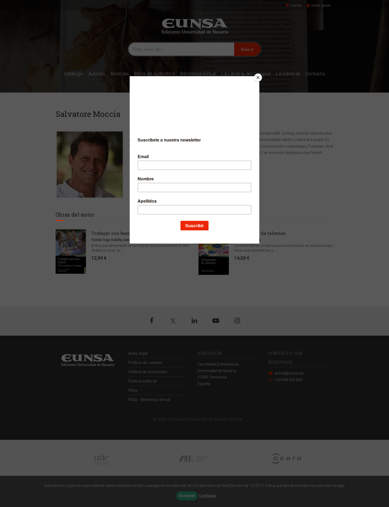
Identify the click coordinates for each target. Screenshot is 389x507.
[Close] (258, 77)
